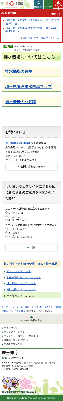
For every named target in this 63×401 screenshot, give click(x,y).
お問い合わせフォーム (33, 166)
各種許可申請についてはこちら (23, 277)
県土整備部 (11, 143)
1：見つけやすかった (20, 229)
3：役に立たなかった (20, 220)
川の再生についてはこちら (21, 283)
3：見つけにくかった (20, 236)
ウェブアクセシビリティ (16, 332)
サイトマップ (11, 328)
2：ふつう (14, 216)
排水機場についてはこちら (21, 295)
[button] (38, 4)
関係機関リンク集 (13, 344)
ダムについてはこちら (18, 271)
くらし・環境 (23, 307)
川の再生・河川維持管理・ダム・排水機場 (30, 263)
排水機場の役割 (18, 71)
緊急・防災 (58, 6)
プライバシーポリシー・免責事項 (21, 336)
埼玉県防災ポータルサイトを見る (41, 37)
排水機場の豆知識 (20, 102)
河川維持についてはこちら (21, 289)
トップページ (8, 307)
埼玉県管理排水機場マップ (28, 86)
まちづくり (36, 307)
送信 (33, 247)
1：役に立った (16, 212)
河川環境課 (24, 143)
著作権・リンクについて (16, 340)
